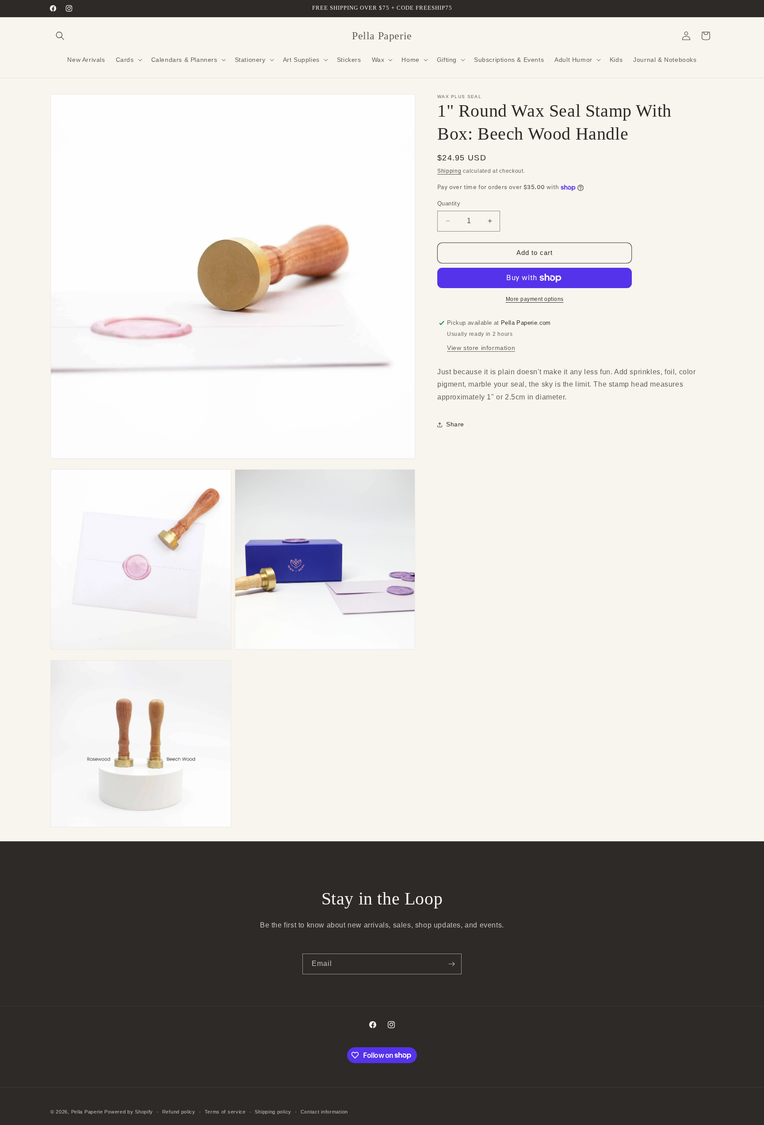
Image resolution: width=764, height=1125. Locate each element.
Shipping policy (273, 1111)
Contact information (324, 1111)
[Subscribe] (451, 964)
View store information (481, 347)
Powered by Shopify (128, 1111)
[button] (60, 36)
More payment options (535, 299)
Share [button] (455, 424)
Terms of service (225, 1111)
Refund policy (178, 1111)
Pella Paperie (87, 1111)
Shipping (449, 171)
